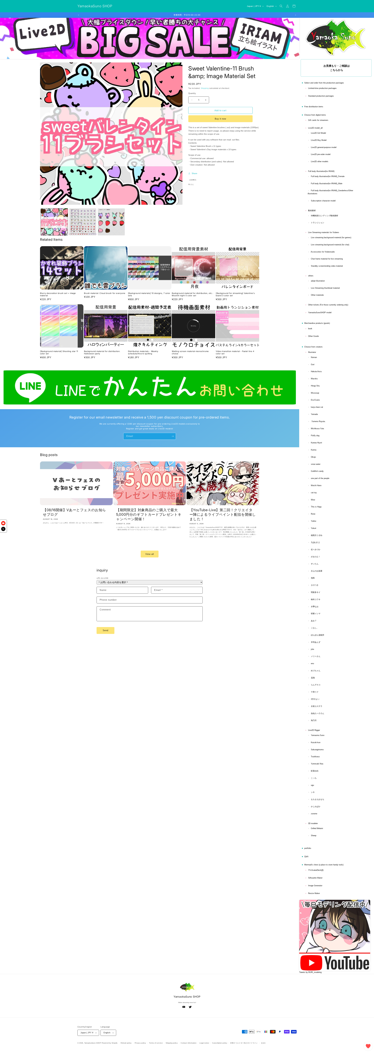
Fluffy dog (315, 435)
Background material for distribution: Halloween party (102, 352)
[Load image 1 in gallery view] (54, 221)
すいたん (314, 564)
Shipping (205, 88)
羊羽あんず (315, 642)
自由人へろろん (317, 713)
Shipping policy (172, 1043)
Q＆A (263, 1043)
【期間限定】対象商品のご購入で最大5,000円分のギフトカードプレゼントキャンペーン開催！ (148, 514)
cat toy (314, 492)
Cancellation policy (219, 1043)
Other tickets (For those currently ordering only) (328, 305)
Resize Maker (314, 893)
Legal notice (204, 1043)
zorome (314, 814)
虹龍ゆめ (314, 771)
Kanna (313, 450)
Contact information (188, 1043)
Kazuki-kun (315, 742)
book (310, 328)
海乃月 (314, 720)
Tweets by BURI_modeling (310, 972)
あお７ (314, 621)
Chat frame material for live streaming (327, 259)
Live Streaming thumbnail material (325, 288)
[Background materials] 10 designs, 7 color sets (149, 294)
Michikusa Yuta (317, 428)
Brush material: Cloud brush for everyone (104, 293)
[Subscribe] (172, 436)
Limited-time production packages (322, 88)
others (310, 276)
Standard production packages (321, 96)
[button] (281, 6)
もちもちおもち (317, 799)
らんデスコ (315, 685)
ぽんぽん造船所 (317, 635)
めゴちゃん (315, 671)
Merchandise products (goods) (317, 323)
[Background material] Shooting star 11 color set (59, 352)
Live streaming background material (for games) (331, 237)
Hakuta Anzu (316, 371)
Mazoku (314, 379)
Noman (314, 357)
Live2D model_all (315, 128)
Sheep (313, 835)
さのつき (314, 585)
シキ (313, 792)
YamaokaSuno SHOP (92, 1043)
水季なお (314, 606)
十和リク (314, 692)
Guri (312, 364)
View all (149, 554)
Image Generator (315, 885)
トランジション (317, 223)
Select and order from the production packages (324, 83)
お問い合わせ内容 (102, 578)
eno (312, 663)
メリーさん (315, 656)
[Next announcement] (295, 15)
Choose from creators (313, 347)
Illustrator (312, 352)
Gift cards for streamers (318, 120)
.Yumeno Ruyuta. (318, 421)
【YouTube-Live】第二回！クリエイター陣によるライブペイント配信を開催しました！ (222, 514)
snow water (315, 464)
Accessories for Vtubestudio (323, 252)
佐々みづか (315, 549)
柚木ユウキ (315, 599)
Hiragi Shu (315, 386)
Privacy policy (140, 1043)
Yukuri (313, 528)
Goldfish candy (317, 471)
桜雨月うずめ (316, 535)
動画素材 (312, 210)
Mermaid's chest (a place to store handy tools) (323, 865)
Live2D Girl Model (318, 133)
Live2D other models (319, 161)
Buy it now (220, 118)
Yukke (313, 521)
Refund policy (126, 1043)
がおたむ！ (315, 557)
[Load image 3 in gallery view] (111, 221)
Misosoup (315, 393)
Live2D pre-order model (320, 154)
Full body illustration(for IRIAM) (321, 171)
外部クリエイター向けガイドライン (244, 1043)
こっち (314, 778)
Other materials (317, 295)
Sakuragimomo (317, 749)
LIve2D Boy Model (319, 140)
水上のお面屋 (316, 571)
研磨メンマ (315, 613)
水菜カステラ (316, 706)
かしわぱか (315, 806)
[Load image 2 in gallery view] (82, 221)
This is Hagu (316, 507)
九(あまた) (315, 542)
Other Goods (313, 336)
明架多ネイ (315, 592)
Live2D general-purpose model (323, 147)
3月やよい (315, 699)
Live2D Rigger (314, 730)
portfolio (307, 848)
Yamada (314, 414)
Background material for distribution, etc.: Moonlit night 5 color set (192, 294)
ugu (312, 785)
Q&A (306, 856)
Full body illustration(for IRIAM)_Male (326, 183)
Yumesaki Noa (317, 764)
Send (105, 630)
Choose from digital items (315, 115)
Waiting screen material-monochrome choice (190, 352)
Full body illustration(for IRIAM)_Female (327, 176)
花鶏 (313, 678)
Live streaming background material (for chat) (330, 245)
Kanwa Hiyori (316, 443)
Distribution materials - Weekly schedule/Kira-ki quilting (143, 352)
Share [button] (194, 173)
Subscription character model (323, 201)
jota (312, 649)
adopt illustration (318, 281)
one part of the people (320, 478)
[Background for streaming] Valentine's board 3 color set (235, 294)
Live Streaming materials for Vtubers (323, 232)
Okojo (313, 457)
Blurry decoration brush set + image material (58, 294)
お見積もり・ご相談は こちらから (336, 68)
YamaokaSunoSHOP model (319, 312)
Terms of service (156, 1043)
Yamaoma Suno (317, 735)
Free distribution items (313, 107)
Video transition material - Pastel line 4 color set (235, 352)
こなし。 (314, 628)
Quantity (192, 93)
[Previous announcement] (78, 15)
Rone (313, 514)
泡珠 (313, 578)
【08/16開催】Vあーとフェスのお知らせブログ (74, 512)
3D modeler (313, 823)
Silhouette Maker (315, 878)
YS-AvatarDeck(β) (315, 870)
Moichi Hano (316, 485)
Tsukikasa (315, 756)
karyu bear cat (317, 407)
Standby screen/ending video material (327, 266)
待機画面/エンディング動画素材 (324, 216)
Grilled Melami (317, 828)
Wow (313, 500)
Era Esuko (315, 400)
